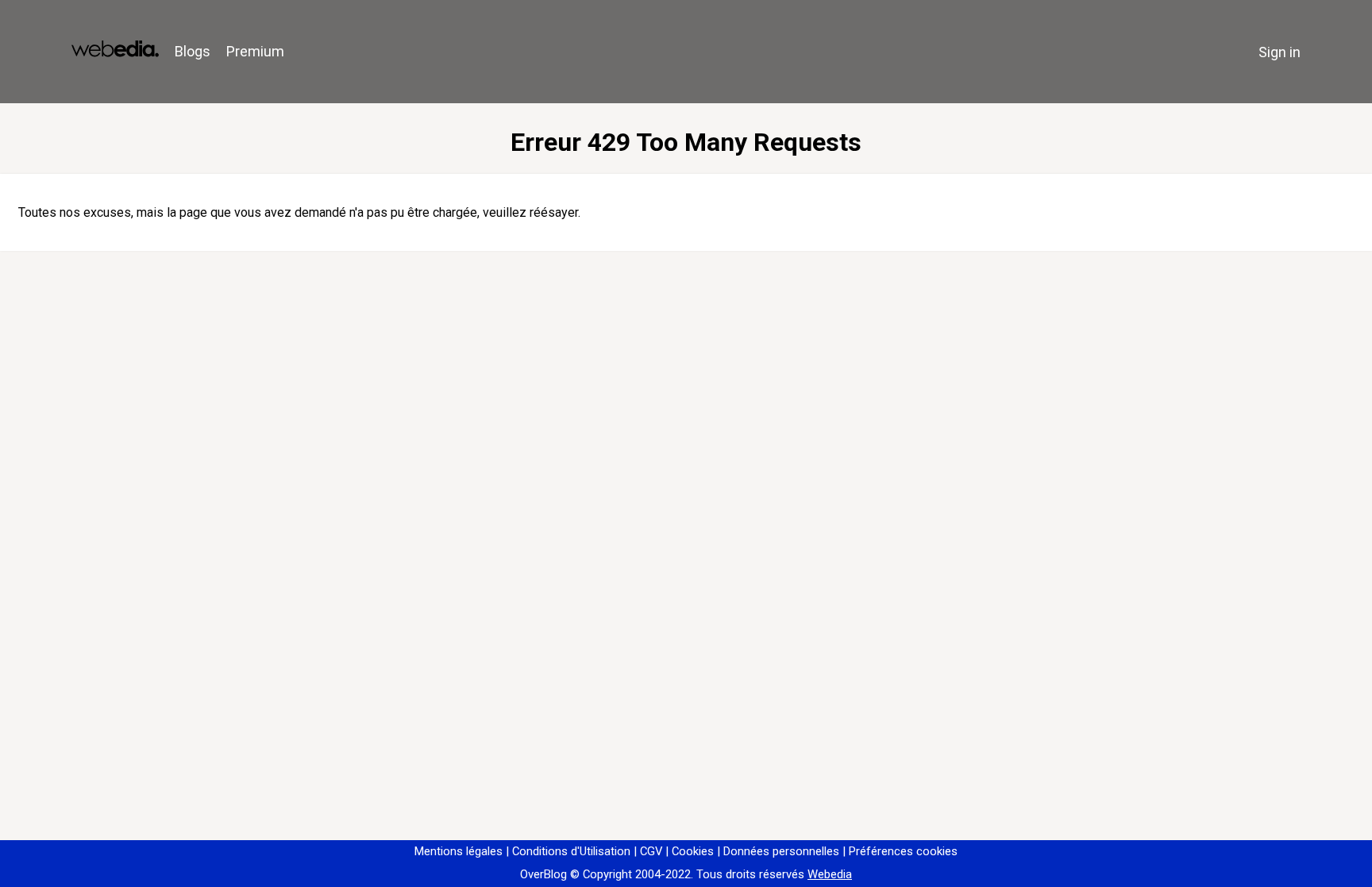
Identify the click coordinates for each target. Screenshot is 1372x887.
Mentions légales (458, 851)
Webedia (829, 874)
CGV (651, 851)
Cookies (693, 851)
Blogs (192, 51)
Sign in (1279, 52)
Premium (255, 51)
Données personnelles (781, 851)
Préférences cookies (903, 851)
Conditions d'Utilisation (571, 851)
